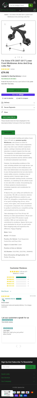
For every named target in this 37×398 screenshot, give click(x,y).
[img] (5, 296)
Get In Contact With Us (9, 117)
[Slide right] (21, 57)
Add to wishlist (8, 98)
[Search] (30, 5)
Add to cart (17, 90)
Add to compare (23, 98)
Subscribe (30, 367)
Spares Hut (21, 387)
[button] (5, 69)
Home (6, 14)
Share (6, 112)
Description (8, 132)
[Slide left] (15, 57)
